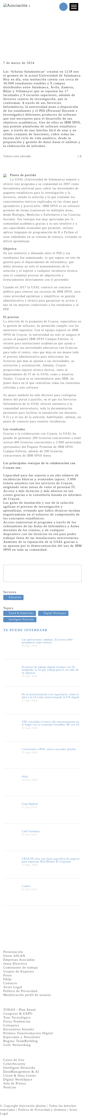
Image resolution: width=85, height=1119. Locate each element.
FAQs (7, 979)
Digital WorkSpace (17, 1079)
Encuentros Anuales (18, 1029)
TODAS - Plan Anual (19, 1009)
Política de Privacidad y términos (42, 1109)
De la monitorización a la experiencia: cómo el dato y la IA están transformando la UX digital (50, 696)
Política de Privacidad (20, 991)
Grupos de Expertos (18, 971)
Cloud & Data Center (19, 1075)
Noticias (9, 1087)
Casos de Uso (13, 1060)
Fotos (7, 975)
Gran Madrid (30, 803)
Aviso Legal (12, 987)
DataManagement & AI (21, 1071)
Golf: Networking (17, 1045)
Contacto (10, 983)
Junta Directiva (15, 963)
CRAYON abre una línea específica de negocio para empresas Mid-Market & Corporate (51, 860)
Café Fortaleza (31, 831)
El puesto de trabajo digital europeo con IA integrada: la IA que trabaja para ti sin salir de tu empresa (50, 669)
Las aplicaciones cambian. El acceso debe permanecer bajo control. (47, 641)
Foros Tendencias (17, 1021)
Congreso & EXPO (17, 1013)
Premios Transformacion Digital (28, 1033)
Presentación (13, 952)
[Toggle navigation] (74, 7)
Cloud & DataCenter (21, 613)
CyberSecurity (14, 1064)
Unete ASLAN (14, 955)
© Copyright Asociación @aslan (23, 1105)
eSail (25, 776)
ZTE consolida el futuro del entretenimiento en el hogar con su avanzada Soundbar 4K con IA (50, 723)
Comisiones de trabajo (20, 967)
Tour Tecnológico (17, 1017)
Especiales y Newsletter (21, 1037)
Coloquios (11, 1025)
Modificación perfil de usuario (27, 995)
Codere (26, 886)
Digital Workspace (55, 613)
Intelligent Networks (21, 619)
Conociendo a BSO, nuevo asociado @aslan (49, 749)
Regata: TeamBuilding (20, 1041)
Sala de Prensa (14, 1083)
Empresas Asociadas (19, 959)
